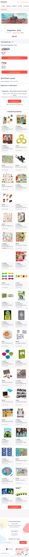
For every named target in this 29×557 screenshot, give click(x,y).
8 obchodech (19, 362)
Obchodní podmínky (14, 527)
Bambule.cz (5, 50)
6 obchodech (6, 303)
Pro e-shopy (14, 533)
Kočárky (20, 6)
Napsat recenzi (16, 32)
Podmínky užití (14, 523)
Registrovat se (25, 2)
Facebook (10, 549)
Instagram (20, 549)
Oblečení (8, 6)
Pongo (3, 65)
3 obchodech (6, 147)
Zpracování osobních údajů (14, 525)
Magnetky (4, 9)
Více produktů (14, 507)
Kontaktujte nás (14, 535)
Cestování (26, 6)
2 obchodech (6, 127)
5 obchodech (19, 225)
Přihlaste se (20, 104)
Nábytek (14, 6)
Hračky (3, 6)
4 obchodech (19, 382)
